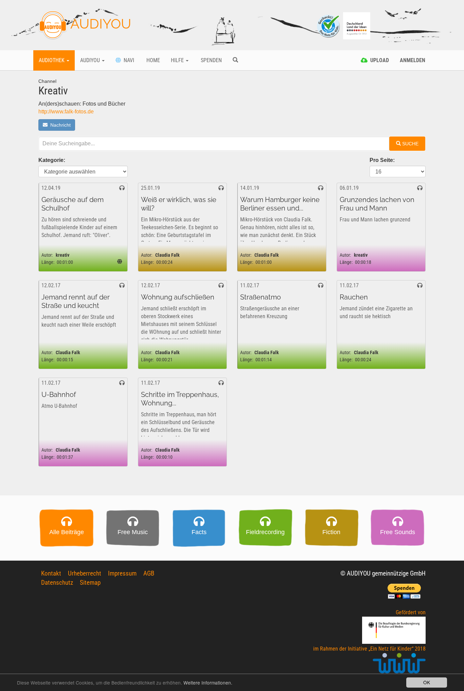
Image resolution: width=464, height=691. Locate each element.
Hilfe (178, 60)
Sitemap (90, 582)
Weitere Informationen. (207, 682)
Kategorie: (51, 160)
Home (152, 60)
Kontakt (51, 573)
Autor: (47, 255)
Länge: (47, 262)
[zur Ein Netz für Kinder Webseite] (399, 666)
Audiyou (90, 60)
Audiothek (52, 60)
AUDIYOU (99, 24)
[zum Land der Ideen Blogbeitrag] (356, 25)
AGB (148, 573)
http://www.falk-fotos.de (66, 111)
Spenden (210, 60)
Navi (127, 60)
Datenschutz (57, 582)
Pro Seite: (382, 160)
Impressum (122, 573)
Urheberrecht (84, 573)
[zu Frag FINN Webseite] (329, 25)
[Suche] (235, 60)
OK (426, 682)
